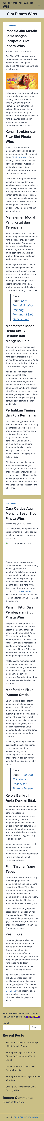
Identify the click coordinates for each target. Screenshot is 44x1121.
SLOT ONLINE (11, 26)
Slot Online (11, 991)
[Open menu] (39, 5)
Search (6, 1023)
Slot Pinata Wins (19, 157)
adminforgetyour (14, 51)
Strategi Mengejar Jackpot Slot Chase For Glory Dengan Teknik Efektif (20, 1056)
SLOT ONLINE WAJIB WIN (26, 1117)
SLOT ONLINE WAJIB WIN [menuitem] (23, 591)
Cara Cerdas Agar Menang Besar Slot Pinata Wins (21, 513)
